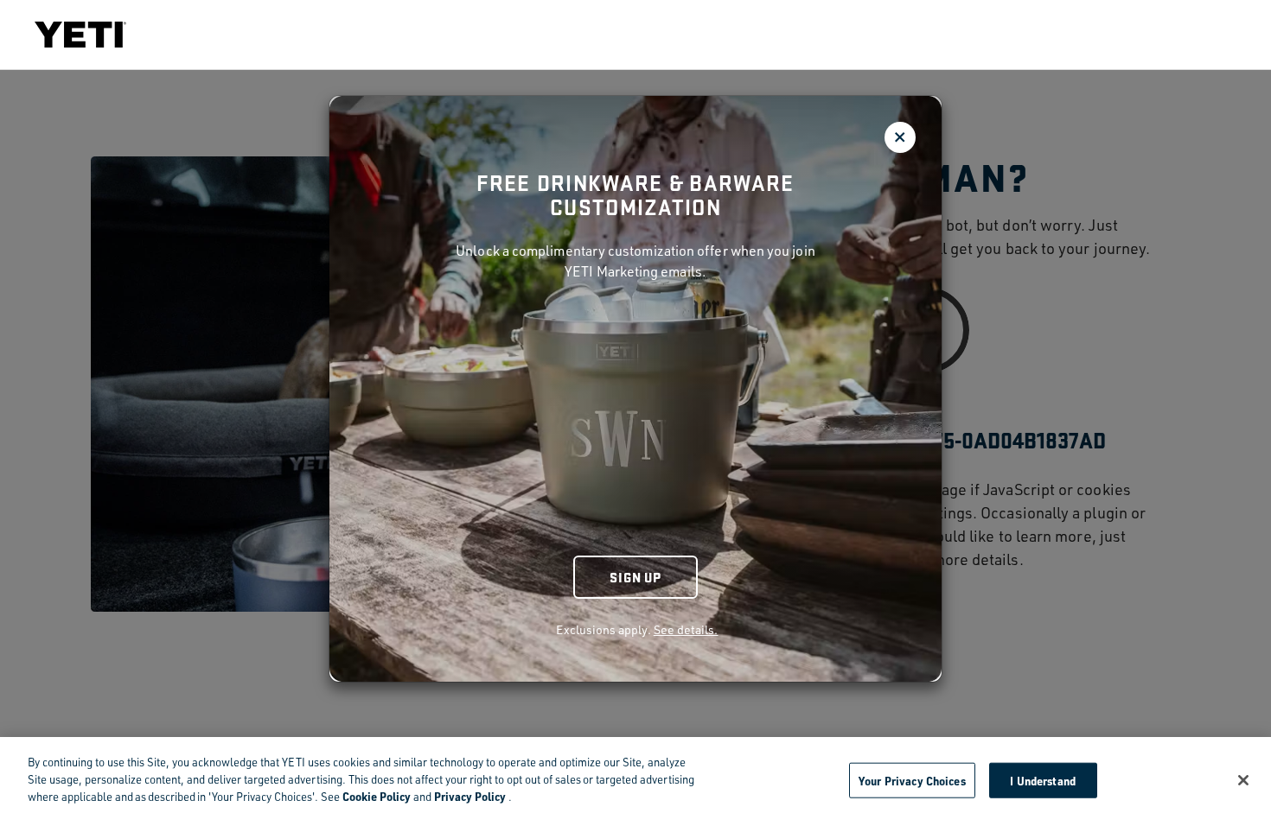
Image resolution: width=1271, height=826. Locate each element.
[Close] (1243, 780)
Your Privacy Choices (912, 779)
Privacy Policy (470, 796)
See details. (686, 629)
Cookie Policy (376, 796)
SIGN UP (635, 577)
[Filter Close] (900, 137)
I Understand (1043, 779)
